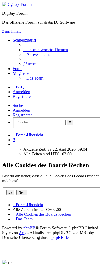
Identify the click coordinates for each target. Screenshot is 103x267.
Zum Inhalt (11, 31)
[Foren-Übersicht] (17, 4)
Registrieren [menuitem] (23, 96)
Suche (18, 105)
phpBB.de (60, 237)
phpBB (29, 228)
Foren (17, 68)
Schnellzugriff (24, 40)
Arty (22, 232)
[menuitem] (45, 49)
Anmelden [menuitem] (21, 92)
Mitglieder (21, 73)
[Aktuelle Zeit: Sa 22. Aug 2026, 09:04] (14, 144)
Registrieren (23, 115)
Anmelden (21, 110)
